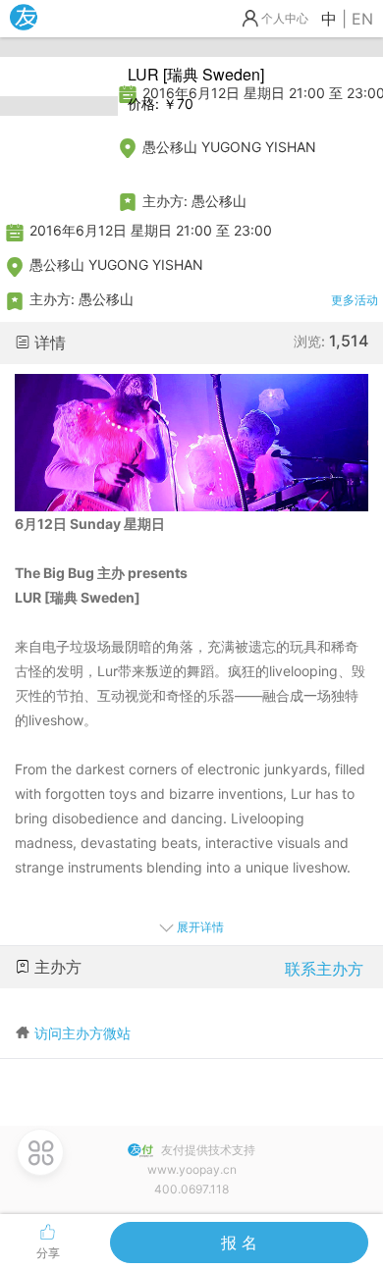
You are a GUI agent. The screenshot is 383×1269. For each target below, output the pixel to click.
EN (362, 18)
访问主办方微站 (82, 1033)
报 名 (239, 1242)
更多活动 (354, 299)
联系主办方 (324, 968)
